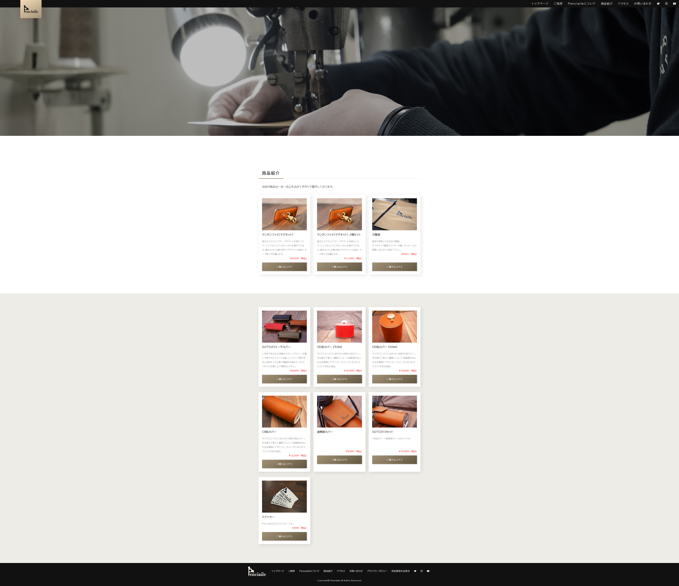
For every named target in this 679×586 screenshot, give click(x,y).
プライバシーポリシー (377, 571)
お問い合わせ (643, 3)
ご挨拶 (558, 3)
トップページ (540, 3)
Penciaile (335, 580)
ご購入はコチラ (284, 267)
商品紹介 (607, 3)
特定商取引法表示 (400, 571)
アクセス (623, 3)
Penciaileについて (582, 3)
